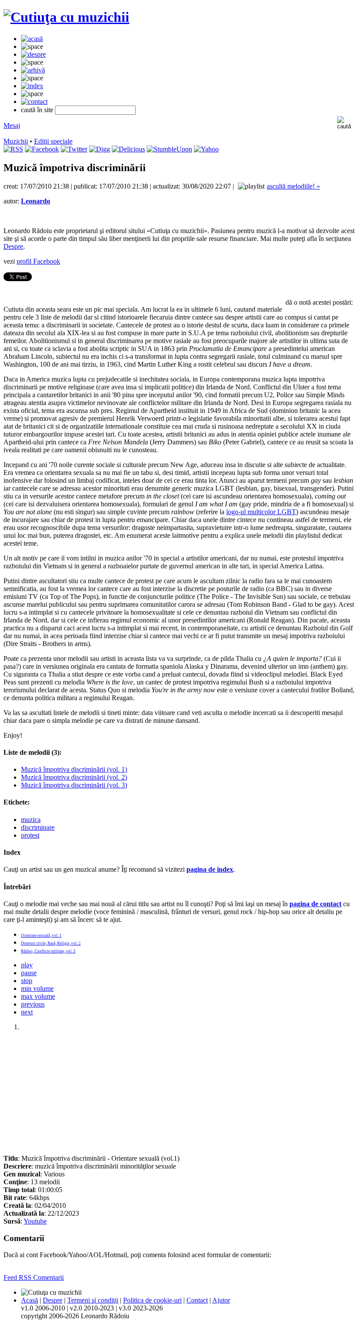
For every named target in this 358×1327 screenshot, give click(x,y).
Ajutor (221, 1300)
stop (26, 980)
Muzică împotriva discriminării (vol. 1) (74, 769)
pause (29, 972)
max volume (38, 996)
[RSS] (13, 149)
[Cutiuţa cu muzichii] (66, 17)
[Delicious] (128, 149)
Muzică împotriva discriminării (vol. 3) (74, 785)
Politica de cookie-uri (152, 1300)
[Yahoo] (206, 149)
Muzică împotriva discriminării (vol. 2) (74, 777)
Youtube (35, 1221)
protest (30, 835)
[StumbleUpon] (169, 149)
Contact (197, 1300)
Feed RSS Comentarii (33, 1277)
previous (33, 1004)
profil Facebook (38, 261)
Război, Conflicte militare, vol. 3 (48, 951)
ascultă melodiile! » (293, 186)
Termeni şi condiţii (92, 1300)
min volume (37, 988)
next (27, 1012)
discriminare (38, 827)
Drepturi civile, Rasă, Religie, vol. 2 (51, 943)
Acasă (29, 1300)
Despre (13, 246)
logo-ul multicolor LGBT (261, 512)
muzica (31, 819)
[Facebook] (42, 149)
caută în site (37, 109)
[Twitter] (74, 149)
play (27, 965)
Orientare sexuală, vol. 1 (41, 935)
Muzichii (15, 141)
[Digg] (99, 149)
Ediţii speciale (53, 141)
